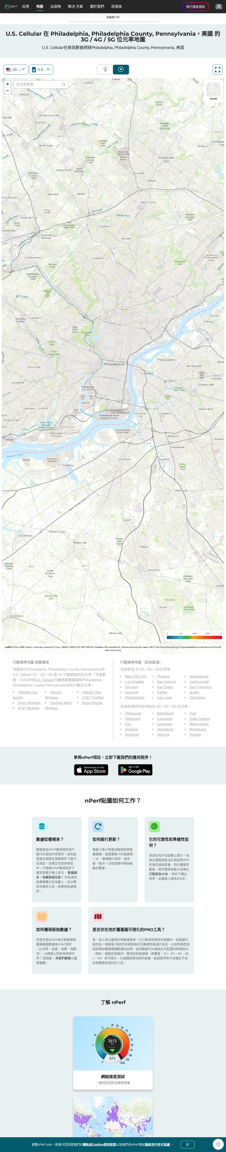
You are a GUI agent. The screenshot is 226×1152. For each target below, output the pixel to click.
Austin (194, 692)
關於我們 (97, 6)
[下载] (91, 770)
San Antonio (166, 682)
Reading (131, 729)
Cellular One (91, 692)
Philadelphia (135, 698)
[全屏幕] (218, 70)
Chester (195, 735)
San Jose (164, 698)
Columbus (197, 698)
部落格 (116, 6)
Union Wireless (29, 703)
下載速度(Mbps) (121, 70)
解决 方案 (75, 6)
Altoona (163, 735)
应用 (25, 6)
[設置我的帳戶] (218, 6)
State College (199, 719)
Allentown (133, 719)
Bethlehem (165, 713)
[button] (7, 84)
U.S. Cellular (44, 680)
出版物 (55, 6)
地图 (39, 6)
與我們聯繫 (63, 958)
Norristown (197, 729)
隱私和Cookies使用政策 (99, 1144)
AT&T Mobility (29, 708)
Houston (131, 692)
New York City (136, 676)
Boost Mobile (92, 703)
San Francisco (200, 687)
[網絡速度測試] (113, 1043)
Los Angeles (134, 682)
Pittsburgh (133, 713)
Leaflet (8, 647)
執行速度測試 (195, 6)
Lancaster (165, 719)
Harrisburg (165, 729)
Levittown (164, 724)
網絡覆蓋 (106, 70)
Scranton (132, 735)
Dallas (162, 692)
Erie (128, 724)
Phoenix (163, 676)
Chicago (131, 687)
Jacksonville (199, 682)
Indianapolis (199, 676)
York (192, 713)
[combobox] (15, 70)
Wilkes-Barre (199, 724)
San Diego (165, 687)
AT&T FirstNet (93, 698)
